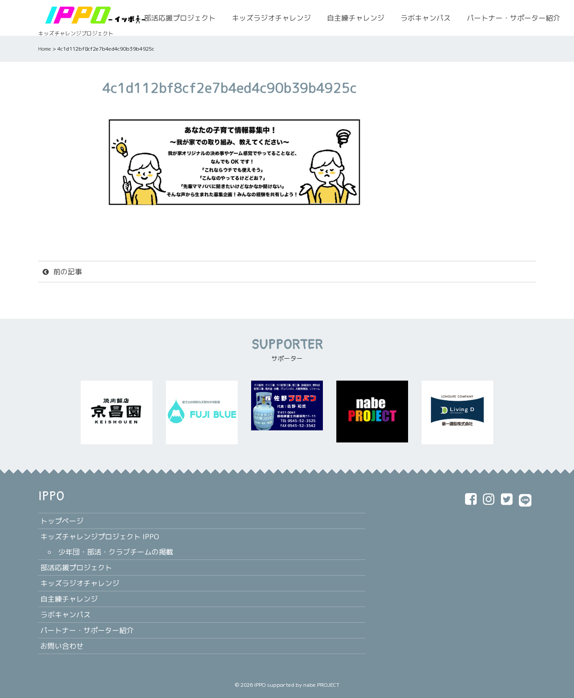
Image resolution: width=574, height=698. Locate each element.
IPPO (259, 685)
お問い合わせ (61, 646)
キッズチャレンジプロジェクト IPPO (99, 537)
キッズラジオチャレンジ (271, 18)
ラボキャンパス (425, 18)
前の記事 (67, 272)
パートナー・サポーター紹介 (513, 18)
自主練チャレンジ (355, 18)
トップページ (61, 521)
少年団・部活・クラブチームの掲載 (115, 552)
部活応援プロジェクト (180, 18)
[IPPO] (94, 15)
